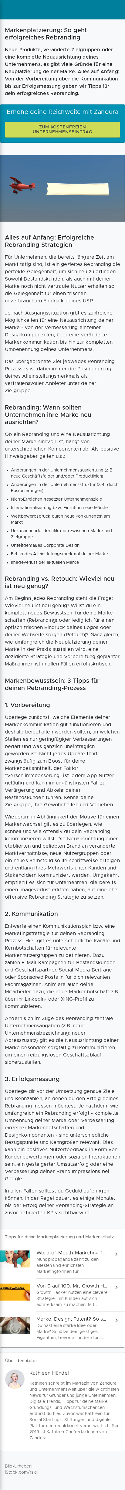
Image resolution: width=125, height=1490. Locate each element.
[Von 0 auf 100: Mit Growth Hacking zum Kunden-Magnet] (62, 1295)
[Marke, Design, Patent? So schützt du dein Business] (62, 1328)
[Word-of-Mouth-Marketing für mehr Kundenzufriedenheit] (62, 1262)
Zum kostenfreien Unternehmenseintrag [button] (62, 129)
